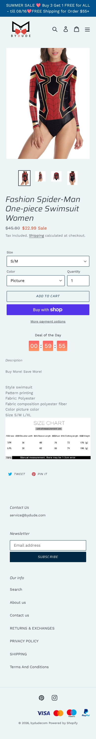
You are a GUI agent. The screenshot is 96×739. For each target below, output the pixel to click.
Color (11, 271)
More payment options (48, 321)
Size (10, 252)
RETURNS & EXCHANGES (32, 628)
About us (18, 602)
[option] (24, 178)
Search (16, 589)
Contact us (19, 615)
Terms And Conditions (29, 667)
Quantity (73, 271)
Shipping (36, 235)
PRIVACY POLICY (24, 641)
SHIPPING (18, 654)
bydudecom (39, 723)
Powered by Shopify (63, 723)
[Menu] (87, 29)
